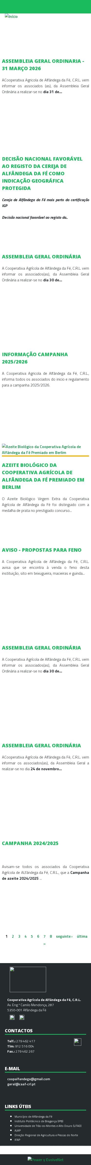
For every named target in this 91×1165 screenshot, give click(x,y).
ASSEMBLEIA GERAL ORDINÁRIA (41, 256)
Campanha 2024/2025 (30, 843)
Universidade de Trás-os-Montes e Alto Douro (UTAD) (48, 1125)
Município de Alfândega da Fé (33, 1116)
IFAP (17, 1139)
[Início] (11, 16)
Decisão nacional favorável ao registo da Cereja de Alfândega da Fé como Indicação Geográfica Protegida (42, 173)
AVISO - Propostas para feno (42, 550)
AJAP (18, 1130)
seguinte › (64, 936)
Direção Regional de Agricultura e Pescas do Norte (46, 1135)
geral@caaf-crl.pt (21, 1084)
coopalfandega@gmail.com (28, 1078)
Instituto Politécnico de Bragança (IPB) (39, 1121)
